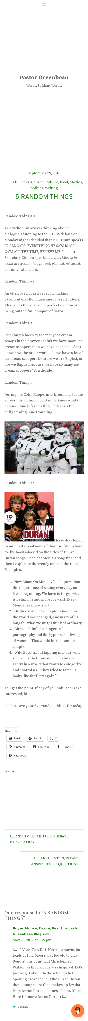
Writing (51, 188)
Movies (76, 182)
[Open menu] (44, 4)
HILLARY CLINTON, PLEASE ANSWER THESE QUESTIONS (54, 861)
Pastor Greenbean (44, 77)
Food (64, 182)
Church (37, 182)
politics (36, 188)
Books (24, 182)
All (14, 182)
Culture (51, 182)
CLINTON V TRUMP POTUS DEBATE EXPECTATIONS (39, 839)
